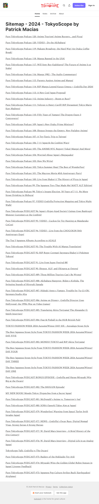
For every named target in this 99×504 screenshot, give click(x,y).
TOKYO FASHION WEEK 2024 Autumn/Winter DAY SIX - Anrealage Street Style (47, 326)
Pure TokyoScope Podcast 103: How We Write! (29, 161)
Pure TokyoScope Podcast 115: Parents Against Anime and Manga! (39, 80)
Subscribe (79, 5)
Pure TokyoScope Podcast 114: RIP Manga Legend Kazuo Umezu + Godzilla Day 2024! (49, 86)
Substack (37, 499)
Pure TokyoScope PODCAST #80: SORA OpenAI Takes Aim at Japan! (41, 405)
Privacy (48, 487)
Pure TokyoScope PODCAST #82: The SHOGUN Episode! (35, 387)
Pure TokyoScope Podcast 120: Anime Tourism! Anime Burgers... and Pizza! (44, 36)
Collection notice (66, 487)
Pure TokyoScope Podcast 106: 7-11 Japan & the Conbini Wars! (37, 143)
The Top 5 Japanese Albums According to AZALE (31, 240)
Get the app (61, 493)
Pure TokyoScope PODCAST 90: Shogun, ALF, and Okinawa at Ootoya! (42, 268)
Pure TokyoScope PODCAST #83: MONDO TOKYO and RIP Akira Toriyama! (45, 342)
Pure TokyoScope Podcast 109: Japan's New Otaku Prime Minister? (40, 124)
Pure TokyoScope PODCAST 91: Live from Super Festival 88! (37, 262)
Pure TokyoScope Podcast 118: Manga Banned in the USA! (35, 58)
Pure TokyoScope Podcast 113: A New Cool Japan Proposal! (36, 93)
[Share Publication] (69, 5)
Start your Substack (43, 493)
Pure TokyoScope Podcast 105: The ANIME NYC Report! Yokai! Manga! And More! (48, 149)
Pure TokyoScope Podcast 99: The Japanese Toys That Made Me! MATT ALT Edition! (49, 185)
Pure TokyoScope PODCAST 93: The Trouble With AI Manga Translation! (43, 246)
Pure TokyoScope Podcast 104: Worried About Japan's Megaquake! (39, 155)
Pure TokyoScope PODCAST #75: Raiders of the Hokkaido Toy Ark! (40, 457)
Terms (55, 487)
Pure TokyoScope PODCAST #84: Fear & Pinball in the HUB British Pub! (43, 320)
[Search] (64, 5)
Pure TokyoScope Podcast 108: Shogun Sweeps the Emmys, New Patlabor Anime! (47, 130)
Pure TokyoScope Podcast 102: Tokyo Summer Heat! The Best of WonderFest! (45, 167)
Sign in (91, 5)
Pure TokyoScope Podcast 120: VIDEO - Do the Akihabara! (36, 42)
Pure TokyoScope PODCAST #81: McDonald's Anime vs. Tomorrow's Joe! (43, 399)
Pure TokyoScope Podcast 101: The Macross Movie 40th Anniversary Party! (44, 173)
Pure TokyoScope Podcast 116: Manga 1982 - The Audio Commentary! (41, 74)
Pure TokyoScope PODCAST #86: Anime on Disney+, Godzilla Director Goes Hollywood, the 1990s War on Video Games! (45, 302)
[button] (37, 14)
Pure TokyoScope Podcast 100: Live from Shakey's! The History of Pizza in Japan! (47, 179)
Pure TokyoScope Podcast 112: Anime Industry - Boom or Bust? (38, 99)
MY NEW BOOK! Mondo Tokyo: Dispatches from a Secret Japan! (39, 393)
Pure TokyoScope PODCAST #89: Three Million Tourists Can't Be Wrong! (43, 274)
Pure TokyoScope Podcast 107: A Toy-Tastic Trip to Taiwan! (36, 136)
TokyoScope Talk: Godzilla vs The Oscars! (27, 450)
